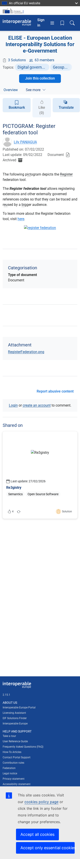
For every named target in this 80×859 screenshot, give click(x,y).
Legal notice (10, 773)
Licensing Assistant (14, 712)
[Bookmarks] (62, 23)
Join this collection (40, 78)
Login (13, 405)
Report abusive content (55, 391)
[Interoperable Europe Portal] (17, 22)
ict (29, 174)
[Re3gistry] (40, 475)
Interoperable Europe (15, 723)
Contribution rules (13, 762)
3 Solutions (17, 60)
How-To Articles (12, 752)
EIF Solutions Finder (15, 718)
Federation (9, 768)
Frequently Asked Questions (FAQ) (23, 746)
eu (6, 204)
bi (23, 204)
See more (33, 90)
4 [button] (11, 512)
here (21, 219)
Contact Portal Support (16, 757)
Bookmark (17, 107)
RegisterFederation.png (26, 352)
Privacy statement (13, 778)
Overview (11, 90)
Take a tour (9, 736)
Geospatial (62, 67)
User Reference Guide (15, 741)
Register (66, 174)
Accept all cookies (37, 834)
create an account (37, 405)
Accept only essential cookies (47, 847)
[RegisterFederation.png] (40, 229)
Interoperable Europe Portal (19, 707)
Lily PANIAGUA (25, 142)
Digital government (33, 67)
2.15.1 (6, 694)
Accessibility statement (16, 784)
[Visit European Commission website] (14, 10)
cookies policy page (41, 802)
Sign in (40, 22)
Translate (66, 107)
